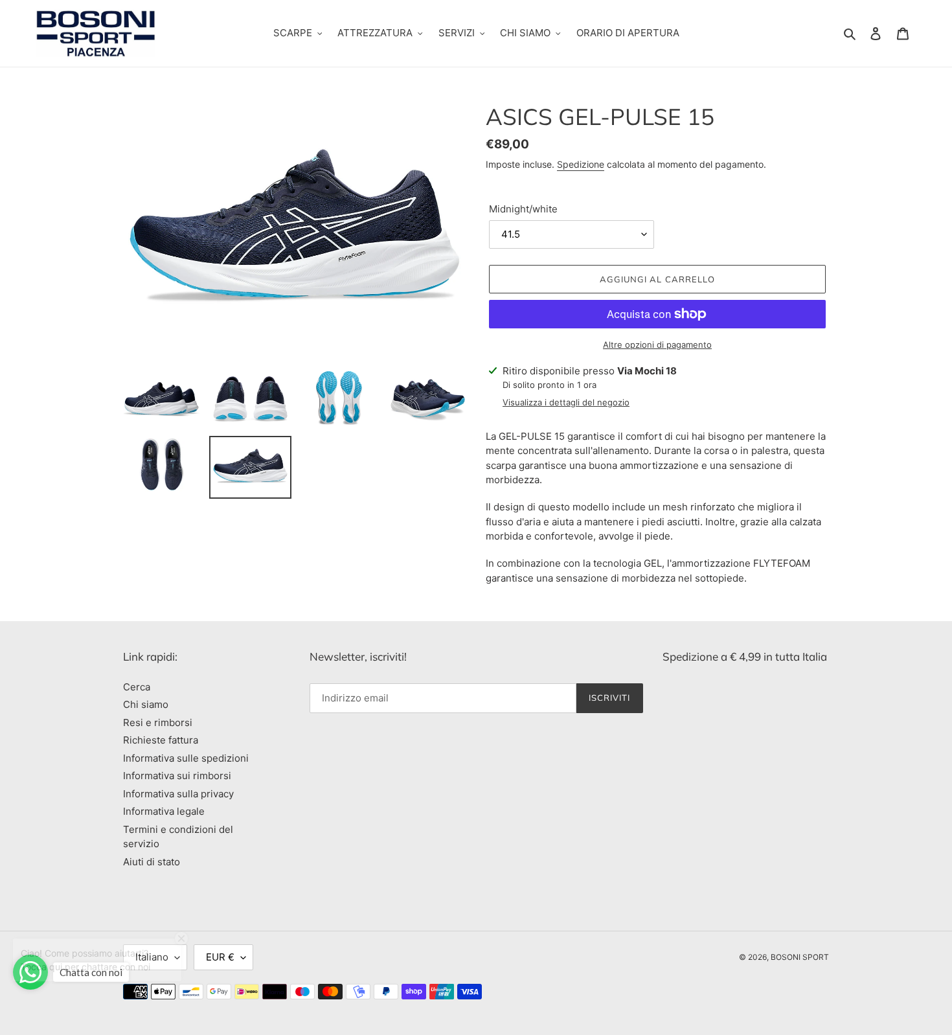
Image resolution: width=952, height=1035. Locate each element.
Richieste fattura (160, 740)
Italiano (151, 957)
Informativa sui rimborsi (177, 775)
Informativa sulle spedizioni (186, 758)
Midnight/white (523, 209)
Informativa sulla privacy (178, 794)
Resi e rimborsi (157, 722)
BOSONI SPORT (800, 957)
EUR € (220, 957)
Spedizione (580, 164)
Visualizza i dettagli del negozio (566, 402)
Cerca (136, 687)
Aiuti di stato (151, 862)
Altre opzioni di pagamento (657, 344)
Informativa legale (164, 811)
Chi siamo (145, 704)
